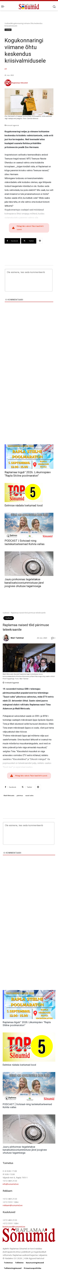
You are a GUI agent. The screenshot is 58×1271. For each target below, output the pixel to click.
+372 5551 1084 (10, 1202)
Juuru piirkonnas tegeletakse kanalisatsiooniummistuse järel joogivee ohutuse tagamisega (24, 583)
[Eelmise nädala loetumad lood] (24, 492)
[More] (40, 241)
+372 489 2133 (10, 1180)
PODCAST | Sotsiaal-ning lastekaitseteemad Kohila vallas (25, 542)
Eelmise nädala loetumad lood (24, 505)
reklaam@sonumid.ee (13, 1205)
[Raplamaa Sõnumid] (8, 82)
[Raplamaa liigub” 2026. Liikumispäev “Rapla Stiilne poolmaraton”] (29, 456)
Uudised (8, 23)
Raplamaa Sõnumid (20, 83)
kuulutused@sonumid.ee (14, 1226)
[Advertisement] (29, 347)
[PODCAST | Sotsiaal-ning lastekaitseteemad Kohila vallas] (29, 525)
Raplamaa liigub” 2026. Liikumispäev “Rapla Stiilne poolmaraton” (28, 474)
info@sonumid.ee (11, 1184)
